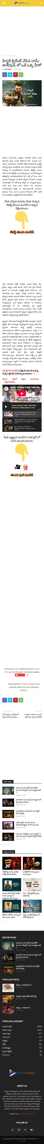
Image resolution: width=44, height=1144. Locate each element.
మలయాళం (34, 379)
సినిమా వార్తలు (13, 56)
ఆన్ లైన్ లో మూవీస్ (10, 370)
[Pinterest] (15, 74)
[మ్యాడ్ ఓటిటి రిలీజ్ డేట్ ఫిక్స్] (8, 999)
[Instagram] (19, 1129)
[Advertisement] (22, 30)
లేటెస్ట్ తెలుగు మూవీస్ (22, 232)
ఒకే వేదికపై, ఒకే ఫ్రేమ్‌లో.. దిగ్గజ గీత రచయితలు (10, 715)
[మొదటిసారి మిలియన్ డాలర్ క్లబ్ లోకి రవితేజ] (8, 814)
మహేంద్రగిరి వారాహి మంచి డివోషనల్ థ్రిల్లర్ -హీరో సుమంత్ (27, 823)
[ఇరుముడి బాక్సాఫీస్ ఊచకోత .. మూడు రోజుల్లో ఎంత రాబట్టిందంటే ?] (8, 791)
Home (4, 56)
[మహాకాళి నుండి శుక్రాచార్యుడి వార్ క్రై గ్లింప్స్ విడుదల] (8, 803)
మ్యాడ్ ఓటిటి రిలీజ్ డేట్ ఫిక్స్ (26, 996)
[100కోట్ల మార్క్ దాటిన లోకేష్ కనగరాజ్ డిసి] (11, 863)
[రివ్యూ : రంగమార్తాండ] (8, 988)
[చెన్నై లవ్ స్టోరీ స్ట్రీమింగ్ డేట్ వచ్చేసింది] (32, 906)
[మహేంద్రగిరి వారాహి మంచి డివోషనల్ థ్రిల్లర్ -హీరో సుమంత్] (8, 825)
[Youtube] (31, 1130)
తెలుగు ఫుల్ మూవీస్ (22, 475)
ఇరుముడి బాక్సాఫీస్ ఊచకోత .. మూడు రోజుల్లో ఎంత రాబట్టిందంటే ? (28, 790)
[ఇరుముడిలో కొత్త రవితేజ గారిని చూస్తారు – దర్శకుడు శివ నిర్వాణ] (11, 884)
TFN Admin (7, 69)
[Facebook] (4, 74)
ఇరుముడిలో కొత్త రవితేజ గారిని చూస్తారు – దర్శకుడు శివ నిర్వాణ (11, 895)
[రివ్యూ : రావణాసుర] (8, 1011)
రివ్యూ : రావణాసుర (23, 1008)
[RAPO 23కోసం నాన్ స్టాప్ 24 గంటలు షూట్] (11, 906)
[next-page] (7, 844)
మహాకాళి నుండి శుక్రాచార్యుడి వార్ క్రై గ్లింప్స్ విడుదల (28, 801)
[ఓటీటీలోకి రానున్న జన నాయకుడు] (32, 863)
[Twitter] (10, 74)
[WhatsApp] (21, 74)
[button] (4, 3)
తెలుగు (5, 379)
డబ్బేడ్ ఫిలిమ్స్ (9, 382)
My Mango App (26, 684)
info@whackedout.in (27, 1114)
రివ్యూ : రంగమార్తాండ (23, 985)
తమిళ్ (14, 379)
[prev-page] (3, 844)
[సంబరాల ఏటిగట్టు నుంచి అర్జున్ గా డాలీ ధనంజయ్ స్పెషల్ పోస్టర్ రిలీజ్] (8, 837)
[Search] (40, 3)
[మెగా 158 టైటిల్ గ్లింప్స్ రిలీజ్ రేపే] (32, 884)
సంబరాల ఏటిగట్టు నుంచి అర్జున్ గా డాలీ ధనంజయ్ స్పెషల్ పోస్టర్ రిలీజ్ (29, 835)
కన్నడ (23, 379)
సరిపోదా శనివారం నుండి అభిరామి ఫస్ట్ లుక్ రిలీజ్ (33, 715)
